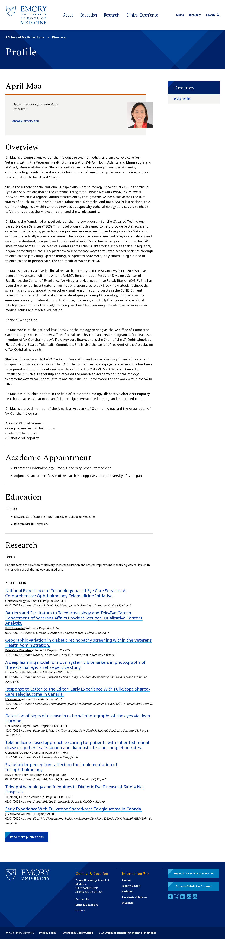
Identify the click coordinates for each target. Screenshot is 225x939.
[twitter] (176, 898)
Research (111, 15)
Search (210, 15)
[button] (26, 837)
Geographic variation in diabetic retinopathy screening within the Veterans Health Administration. (78, 642)
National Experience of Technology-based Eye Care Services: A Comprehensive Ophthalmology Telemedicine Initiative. (65, 593)
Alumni (126, 880)
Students (127, 903)
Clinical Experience (142, 15)
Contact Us (82, 899)
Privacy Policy (47, 932)
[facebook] (170, 898)
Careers (80, 910)
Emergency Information (77, 932)
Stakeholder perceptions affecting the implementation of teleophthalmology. (61, 767)
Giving (180, 15)
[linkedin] (183, 898)
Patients (127, 891)
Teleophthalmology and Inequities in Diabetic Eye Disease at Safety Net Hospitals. (74, 789)
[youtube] (195, 898)
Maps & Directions (87, 904)
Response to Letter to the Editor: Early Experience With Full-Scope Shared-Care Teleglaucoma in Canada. (77, 691)
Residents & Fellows (134, 897)
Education (88, 15)
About (68, 15)
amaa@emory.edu (25, 121)
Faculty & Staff (131, 885)
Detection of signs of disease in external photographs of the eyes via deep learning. (77, 718)
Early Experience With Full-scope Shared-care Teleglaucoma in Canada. (73, 809)
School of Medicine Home (26, 37)
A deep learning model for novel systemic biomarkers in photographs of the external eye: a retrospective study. (75, 664)
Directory (195, 15)
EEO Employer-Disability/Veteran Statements (127, 932)
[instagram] (189, 898)
